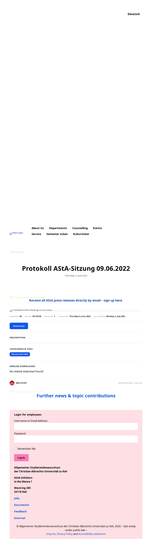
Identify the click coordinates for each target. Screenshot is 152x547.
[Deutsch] (134, 8)
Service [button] (36, 234)
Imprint (51, 534)
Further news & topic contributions (76, 395)
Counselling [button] (80, 228)
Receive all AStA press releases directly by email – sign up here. (76, 300)
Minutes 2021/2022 (19, 354)
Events (97, 228)
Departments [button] (58, 228)
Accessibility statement (92, 534)
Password (20, 433)
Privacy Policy (65, 534)
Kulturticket (81, 234)
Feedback (20, 511)
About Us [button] (38, 228)
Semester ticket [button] (57, 234)
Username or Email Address (30, 420)
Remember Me (26, 448)
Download (18, 325)
